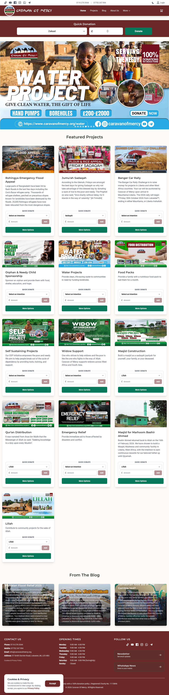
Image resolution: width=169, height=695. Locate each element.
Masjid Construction (131, 351)
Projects (94, 10)
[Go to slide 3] (80, 126)
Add (45, 222)
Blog (104, 10)
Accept (52, 683)
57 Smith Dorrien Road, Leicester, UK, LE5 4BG (31, 656)
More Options (28, 230)
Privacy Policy (33, 688)
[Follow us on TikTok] (5, 2)
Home (83, 10)
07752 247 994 (99, 3)
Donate (138, 31)
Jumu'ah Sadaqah (74, 178)
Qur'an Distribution (18, 432)
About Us (114, 10)
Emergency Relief (74, 432)
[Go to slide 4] (83, 126)
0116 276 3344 (82, 3)
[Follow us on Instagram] (19, 2)
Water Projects (72, 272)
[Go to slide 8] (94, 126)
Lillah (9, 523)
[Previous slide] (4, 85)
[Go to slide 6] (88, 126)
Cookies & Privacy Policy (13, 660)
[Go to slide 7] (91, 126)
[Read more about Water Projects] (84, 85)
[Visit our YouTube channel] (10, 2)
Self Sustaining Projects (21, 351)
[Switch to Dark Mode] (153, 2)
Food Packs (126, 272)
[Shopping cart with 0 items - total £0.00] (161, 10)
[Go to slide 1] (75, 126)
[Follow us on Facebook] (15, 2)
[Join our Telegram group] (29, 2)
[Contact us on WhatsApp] (24, 2)
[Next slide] (164, 85)
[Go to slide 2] (78, 126)
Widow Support (72, 351)
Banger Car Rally (129, 178)
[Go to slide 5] (86, 126)
